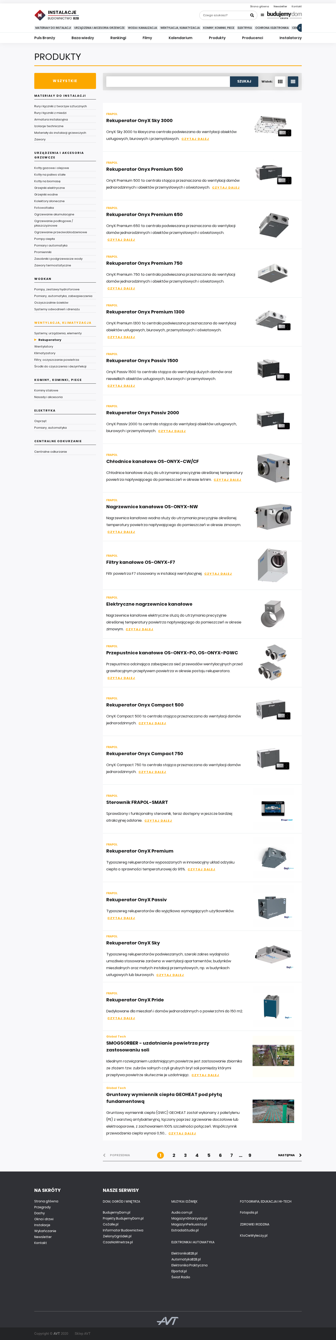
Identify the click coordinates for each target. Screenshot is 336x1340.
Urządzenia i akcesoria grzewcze (99, 28)
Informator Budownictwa (123, 1230)
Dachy (39, 1213)
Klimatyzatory (44, 353)
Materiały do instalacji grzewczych (60, 133)
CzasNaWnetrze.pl (118, 1242)
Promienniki (42, 252)
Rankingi (118, 37)
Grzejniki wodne (46, 194)
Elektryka (245, 28)
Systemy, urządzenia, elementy (58, 333)
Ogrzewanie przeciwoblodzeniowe (60, 232)
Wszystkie (65, 80)
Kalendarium (180, 37)
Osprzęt (40, 421)
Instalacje (42, 1225)
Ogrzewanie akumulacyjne (54, 214)
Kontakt (297, 6)
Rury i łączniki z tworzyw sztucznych (60, 106)
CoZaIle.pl (110, 1224)
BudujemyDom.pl (116, 1212)
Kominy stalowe (46, 390)
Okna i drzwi (43, 1219)
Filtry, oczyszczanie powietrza (56, 360)
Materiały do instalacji (53, 28)
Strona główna (259, 6)
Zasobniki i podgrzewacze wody (58, 259)
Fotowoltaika (44, 208)
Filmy (147, 37)
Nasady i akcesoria (48, 397)
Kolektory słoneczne (49, 201)
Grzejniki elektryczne (49, 188)
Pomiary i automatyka (50, 245)
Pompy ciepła (44, 239)
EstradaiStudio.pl (185, 1230)
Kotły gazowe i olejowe (51, 168)
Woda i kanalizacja (142, 28)
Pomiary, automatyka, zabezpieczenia (63, 296)
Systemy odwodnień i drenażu (57, 309)
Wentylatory (43, 346)
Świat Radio (180, 1277)
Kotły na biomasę (47, 181)
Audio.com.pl (181, 1212)
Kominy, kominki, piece (218, 28)
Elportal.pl (179, 1271)
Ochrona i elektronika (272, 28)
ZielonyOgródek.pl (117, 1236)
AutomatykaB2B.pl (186, 1259)
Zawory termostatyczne (52, 265)
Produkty (217, 37)
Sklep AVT (83, 1334)
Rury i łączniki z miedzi (50, 113)
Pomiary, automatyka (50, 427)
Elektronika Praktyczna (189, 1265)
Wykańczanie (45, 1231)
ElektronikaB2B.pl (184, 1253)
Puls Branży (44, 37)
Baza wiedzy (83, 37)
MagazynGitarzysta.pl (189, 1218)
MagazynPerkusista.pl (189, 1224)
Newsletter (280, 6)
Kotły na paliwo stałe (50, 174)
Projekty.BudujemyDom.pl (123, 1218)
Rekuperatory (49, 340)
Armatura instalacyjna (51, 119)
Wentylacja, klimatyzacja (180, 28)
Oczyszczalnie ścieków (51, 302)
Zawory (39, 139)
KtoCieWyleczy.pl (253, 1235)
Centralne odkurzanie (58, 441)
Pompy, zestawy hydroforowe (57, 289)
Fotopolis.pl (249, 1212)
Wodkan (42, 279)
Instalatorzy (291, 37)
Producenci (252, 37)
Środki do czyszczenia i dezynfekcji (60, 366)
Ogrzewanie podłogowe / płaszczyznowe (53, 223)
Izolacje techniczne (49, 126)
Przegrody (42, 1207)
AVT (56, 1334)
